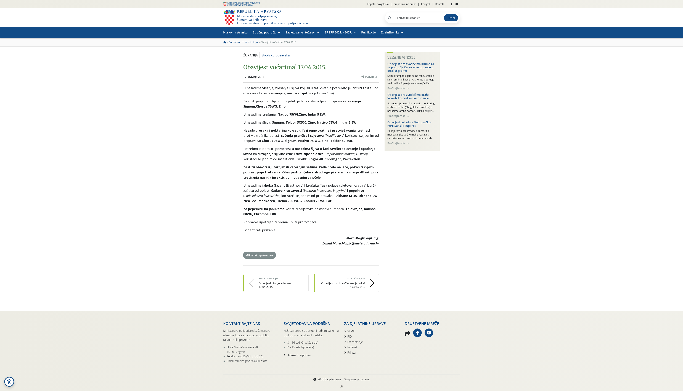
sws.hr (341, 386)
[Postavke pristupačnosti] (9, 382)
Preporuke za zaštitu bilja (243, 42)
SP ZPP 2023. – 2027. (338, 32)
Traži (451, 18)
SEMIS (351, 331)
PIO (349, 336)
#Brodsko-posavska (259, 255)
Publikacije (368, 32)
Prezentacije (355, 342)
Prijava (351, 352)
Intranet (352, 347)
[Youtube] (457, 4)
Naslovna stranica (235, 32)
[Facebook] (452, 4)
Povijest (425, 4)
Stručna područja (264, 32)
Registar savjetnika (378, 4)
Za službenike (390, 32)
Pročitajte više (396, 88)
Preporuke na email (405, 4)
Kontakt (439, 4)
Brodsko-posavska (276, 55)
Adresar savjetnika (299, 355)
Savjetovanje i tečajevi (300, 32)
